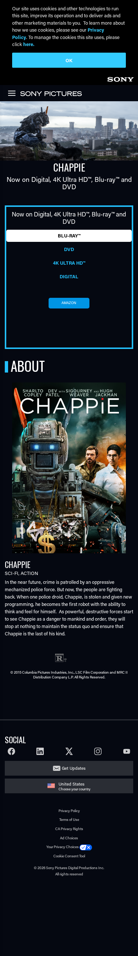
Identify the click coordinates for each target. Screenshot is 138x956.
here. (28, 44)
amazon (68, 302)
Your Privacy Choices (62, 846)
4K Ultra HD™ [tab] (69, 263)
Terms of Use (69, 819)
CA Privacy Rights (69, 828)
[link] (120, 78)
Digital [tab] (69, 276)
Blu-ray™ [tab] (69, 236)
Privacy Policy (69, 810)
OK (69, 60)
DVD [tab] (69, 249)
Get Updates (73, 768)
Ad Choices (69, 838)
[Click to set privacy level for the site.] (85, 846)
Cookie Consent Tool (69, 856)
